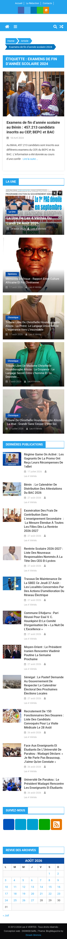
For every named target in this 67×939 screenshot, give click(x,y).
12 (23, 886)
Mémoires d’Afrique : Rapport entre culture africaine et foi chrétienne (32, 280)
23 (58, 893)
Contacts (47, 3)
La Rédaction (32, 3)
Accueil (18, 3)
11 (15, 886)
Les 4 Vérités (38, 228)
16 (58, 886)
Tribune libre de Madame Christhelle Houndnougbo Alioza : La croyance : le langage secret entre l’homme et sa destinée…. (30, 371)
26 (23, 900)
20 (32, 893)
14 (41, 886)
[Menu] (15, 26)
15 (50, 886)
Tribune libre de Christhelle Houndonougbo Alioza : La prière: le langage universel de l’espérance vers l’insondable (33, 326)
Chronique (13, 317)
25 (15, 900)
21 (41, 893)
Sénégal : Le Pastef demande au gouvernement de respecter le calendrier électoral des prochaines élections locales (44, 685)
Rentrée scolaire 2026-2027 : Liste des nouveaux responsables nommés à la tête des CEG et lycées (43, 555)
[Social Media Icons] (8, 824)
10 (6, 886)
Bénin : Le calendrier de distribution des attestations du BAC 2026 (43, 488)
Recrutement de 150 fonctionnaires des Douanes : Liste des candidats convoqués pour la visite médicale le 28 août (44, 719)
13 (32, 886)
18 (15, 893)
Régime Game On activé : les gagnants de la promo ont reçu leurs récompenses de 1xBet (44, 460)
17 (6, 893)
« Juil (6, 915)
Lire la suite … (30, 158)
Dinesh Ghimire (33, 935)
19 (23, 893)
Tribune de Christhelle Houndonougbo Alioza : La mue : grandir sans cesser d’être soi (33, 422)
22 (50, 893)
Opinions (12, 274)
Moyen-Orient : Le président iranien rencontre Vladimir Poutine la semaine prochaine (42, 653)
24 (6, 900)
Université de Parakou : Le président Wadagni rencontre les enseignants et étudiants (44, 783)
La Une (12, 211)
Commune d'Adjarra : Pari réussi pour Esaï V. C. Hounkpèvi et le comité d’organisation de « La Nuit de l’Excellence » (44, 621)
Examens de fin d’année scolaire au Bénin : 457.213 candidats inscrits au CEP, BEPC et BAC (33, 127)
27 (32, 900)
